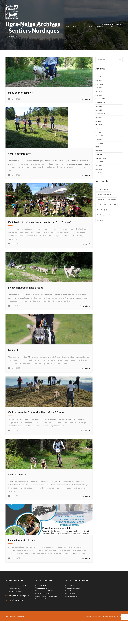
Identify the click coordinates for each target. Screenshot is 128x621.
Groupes (112, 199)
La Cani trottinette (72, 596)
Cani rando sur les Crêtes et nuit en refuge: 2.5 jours (36, 412)
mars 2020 (99, 125)
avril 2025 (99, 91)
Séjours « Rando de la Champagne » (47, 596)
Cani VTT (13, 349)
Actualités (12, 37)
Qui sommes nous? (24, 26)
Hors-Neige (101, 205)
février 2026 (99, 80)
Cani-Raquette (41, 585)
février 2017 (99, 169)
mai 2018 (98, 147)
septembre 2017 (101, 158)
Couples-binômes (104, 194)
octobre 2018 (100, 136)
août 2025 (99, 88)
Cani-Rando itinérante (73, 591)
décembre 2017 (101, 154)
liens (100, 616)
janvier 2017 (99, 173)
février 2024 (99, 110)
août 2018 (99, 139)
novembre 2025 (101, 84)
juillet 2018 (99, 143)
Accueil (11, 26)
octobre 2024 (100, 106)
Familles (100, 199)
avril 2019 (99, 132)
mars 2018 (99, 150)
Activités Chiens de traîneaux (47, 26)
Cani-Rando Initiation (19, 153)
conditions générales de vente (112, 616)
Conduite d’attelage (42, 593)
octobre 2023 (100, 117)
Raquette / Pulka (41, 599)
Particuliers (102, 210)
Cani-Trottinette (17, 474)
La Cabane (101, 26)
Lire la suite (84, 99)
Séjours (76, 26)
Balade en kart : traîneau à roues (25, 287)
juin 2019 (99, 128)
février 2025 (99, 95)
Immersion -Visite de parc (22, 540)
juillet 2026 (99, 77)
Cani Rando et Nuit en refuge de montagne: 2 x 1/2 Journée (40, 222)
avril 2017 (99, 165)
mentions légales (91, 616)
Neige (113, 205)
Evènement (88, 26)
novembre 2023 (101, 114)
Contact (111, 26)
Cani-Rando (70, 585)
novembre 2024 (101, 102)
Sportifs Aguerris (103, 215)
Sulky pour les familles (20, 92)
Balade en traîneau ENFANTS (45, 591)
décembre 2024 (101, 99)
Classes (67, 26)
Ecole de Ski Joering (42, 588)
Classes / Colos (102, 189)
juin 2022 (99, 121)
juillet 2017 (99, 162)
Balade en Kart (71, 593)
